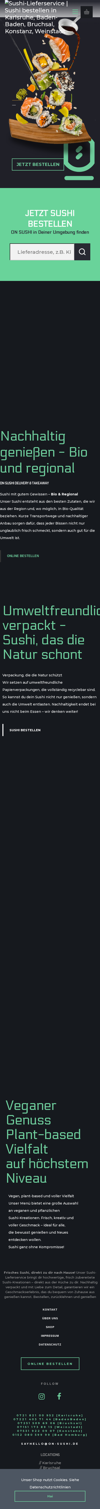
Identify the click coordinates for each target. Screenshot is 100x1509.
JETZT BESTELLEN (38, 164)
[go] (82, 251)
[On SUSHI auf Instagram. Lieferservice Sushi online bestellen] (42, 1396)
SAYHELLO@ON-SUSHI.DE (50, 1443)
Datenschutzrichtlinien (50, 1487)
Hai (50, 1496)
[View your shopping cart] (87, 12)
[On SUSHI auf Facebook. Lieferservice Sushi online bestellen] (59, 1396)
